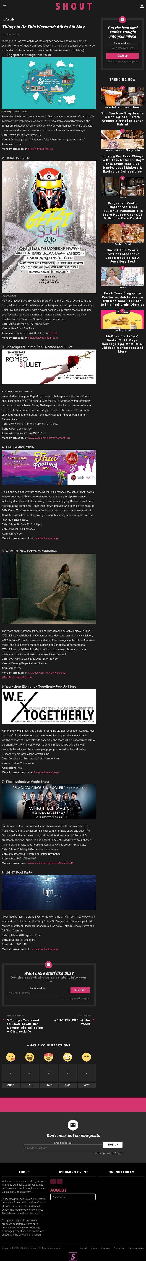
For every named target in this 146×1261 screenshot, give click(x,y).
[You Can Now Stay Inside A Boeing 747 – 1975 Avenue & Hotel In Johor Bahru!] (122, 96)
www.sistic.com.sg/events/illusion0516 (51, 863)
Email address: (38, 988)
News (126, 107)
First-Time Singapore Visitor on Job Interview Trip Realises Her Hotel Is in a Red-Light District (122, 298)
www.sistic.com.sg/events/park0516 (49, 438)
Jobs (94, 1248)
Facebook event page (46, 538)
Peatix (53, 333)
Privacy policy (136, 1248)
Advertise (119, 1248)
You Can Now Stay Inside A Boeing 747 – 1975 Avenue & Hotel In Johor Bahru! (122, 118)
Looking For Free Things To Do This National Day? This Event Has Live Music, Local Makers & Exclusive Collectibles (122, 164)
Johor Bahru (112, 107)
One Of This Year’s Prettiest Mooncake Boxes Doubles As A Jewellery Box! (122, 255)
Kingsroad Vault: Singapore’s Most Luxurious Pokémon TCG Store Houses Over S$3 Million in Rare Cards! (123, 210)
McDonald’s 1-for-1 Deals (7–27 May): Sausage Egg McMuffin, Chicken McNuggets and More (122, 344)
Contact (105, 1248)
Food (128, 244)
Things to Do (133, 150)
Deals (117, 244)
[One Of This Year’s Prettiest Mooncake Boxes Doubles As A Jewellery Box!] (122, 233)
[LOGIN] (142, 6)
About (83, 1248)
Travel (136, 107)
